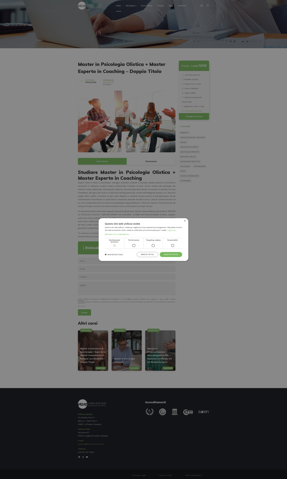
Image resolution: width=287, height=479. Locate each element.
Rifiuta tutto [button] (147, 254)
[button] (143, 234)
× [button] (185, 221)
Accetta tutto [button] (171, 254)
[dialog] (143, 239)
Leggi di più (171, 230)
